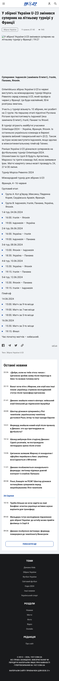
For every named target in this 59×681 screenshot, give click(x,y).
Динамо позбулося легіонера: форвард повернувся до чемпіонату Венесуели (29, 532)
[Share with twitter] (16, 345)
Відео (29, 624)
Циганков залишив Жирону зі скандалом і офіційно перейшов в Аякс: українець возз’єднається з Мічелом (31, 456)
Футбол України (29, 577)
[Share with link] (22, 345)
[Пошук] (55, 3)
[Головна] (29, 3)
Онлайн (29, 629)
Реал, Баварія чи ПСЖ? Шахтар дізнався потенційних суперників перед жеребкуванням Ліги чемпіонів (30, 484)
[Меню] (6, 3)
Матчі (29, 615)
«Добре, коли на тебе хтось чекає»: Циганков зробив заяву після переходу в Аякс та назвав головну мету (30, 375)
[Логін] (49, 3)
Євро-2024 (29, 586)
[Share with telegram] (9, 345)
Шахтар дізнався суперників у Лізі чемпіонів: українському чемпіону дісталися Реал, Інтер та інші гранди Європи (32, 414)
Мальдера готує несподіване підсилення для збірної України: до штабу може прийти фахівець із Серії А (32, 520)
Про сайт (30, 643)
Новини (29, 610)
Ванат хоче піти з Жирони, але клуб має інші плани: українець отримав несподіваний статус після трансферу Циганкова (32, 389)
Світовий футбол (29, 581)
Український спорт (29, 595)
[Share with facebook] (3, 345)
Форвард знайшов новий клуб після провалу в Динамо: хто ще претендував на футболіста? (32, 428)
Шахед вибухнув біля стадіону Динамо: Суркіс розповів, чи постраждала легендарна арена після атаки (30, 442)
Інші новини (29, 591)
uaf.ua (54, 346)
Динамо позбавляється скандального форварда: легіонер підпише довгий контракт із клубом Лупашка (29, 470)
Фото (29, 619)
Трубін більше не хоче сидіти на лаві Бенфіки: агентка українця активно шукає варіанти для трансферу (31, 506)
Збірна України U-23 (15, 353)
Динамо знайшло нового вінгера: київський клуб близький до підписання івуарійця (32, 402)
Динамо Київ (29, 567)
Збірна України (29, 572)
